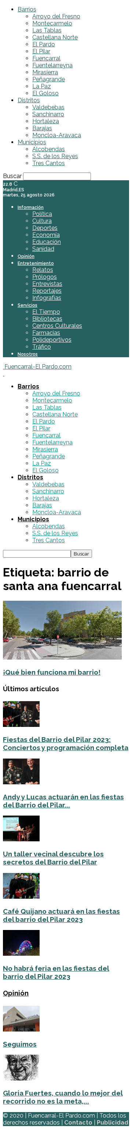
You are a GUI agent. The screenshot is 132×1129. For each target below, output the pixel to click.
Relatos (42, 269)
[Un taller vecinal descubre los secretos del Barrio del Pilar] (21, 839)
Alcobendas (48, 149)
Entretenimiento (36, 263)
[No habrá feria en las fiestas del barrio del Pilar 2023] (21, 953)
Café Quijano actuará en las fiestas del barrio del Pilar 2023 (61, 915)
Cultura (42, 220)
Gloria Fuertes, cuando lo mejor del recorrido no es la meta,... (63, 1097)
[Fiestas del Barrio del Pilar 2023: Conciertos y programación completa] (21, 724)
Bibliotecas (47, 318)
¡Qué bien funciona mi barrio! (51, 672)
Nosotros (28, 354)
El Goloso (45, 93)
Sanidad (43, 248)
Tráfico (41, 346)
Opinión (26, 256)
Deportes (45, 227)
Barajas (42, 128)
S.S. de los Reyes (55, 156)
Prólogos (44, 276)
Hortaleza (45, 121)
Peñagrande (48, 79)
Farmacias (46, 332)
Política (42, 213)
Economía (46, 234)
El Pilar (41, 51)
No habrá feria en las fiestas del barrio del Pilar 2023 (56, 972)
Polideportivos (52, 339)
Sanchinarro (48, 114)
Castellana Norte (55, 37)
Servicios (27, 305)
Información (31, 207)
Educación (46, 241)
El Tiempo (46, 311)
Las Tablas (47, 30)
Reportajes (47, 290)
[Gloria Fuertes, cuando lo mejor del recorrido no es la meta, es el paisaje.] (21, 1078)
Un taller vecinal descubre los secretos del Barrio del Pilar (53, 858)
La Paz (41, 86)
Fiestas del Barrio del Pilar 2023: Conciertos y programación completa (65, 743)
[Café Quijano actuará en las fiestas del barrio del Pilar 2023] (21, 896)
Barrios (27, 9)
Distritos (29, 100)
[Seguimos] (21, 1029)
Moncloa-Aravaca (56, 135)
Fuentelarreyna (52, 65)
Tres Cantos (48, 163)
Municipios (32, 142)
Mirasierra (45, 72)
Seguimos (20, 1044)
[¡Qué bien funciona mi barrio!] (62, 657)
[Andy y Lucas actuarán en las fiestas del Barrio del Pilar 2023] (21, 782)
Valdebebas (48, 107)
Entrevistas (47, 283)
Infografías (46, 297)
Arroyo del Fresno (56, 16)
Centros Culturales (57, 325)
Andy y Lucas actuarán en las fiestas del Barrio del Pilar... (63, 801)
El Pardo (43, 44)
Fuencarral (46, 58)
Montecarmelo (52, 23)
